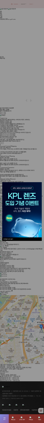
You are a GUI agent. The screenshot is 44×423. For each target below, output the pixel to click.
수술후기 (4, 418)
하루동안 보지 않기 (8, 239)
